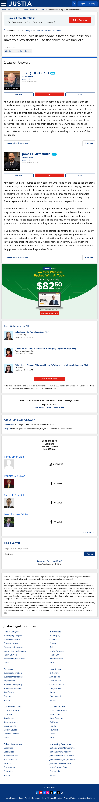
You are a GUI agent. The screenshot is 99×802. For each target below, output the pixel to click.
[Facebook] (44, 792)
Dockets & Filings (11, 733)
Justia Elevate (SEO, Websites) (63, 759)
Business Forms (11, 755)
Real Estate (9, 692)
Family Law (54, 654)
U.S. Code (8, 714)
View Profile (26, 79)
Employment (9, 680)
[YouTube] (40, 792)
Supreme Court (11, 722)
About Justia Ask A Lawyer (19, 419)
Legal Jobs (8, 748)
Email (80, 94)
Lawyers (7, 429)
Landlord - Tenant (37, 10)
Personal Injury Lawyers (14, 658)
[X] (58, 792)
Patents (7, 763)
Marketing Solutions (60, 744)
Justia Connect (11, 798)
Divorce (53, 643)
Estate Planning (57, 651)
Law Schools (56, 669)
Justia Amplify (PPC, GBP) (61, 763)
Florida (53, 726)
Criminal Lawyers (11, 643)
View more (89, 532)
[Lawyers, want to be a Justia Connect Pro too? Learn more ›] (52, 73)
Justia (3, 10)
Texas (52, 733)
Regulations (9, 718)
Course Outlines (57, 684)
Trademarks (9, 767)
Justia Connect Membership (62, 748)
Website (18, 94)
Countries (8, 771)
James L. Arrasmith (36, 154)
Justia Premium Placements (62, 755)
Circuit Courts (10, 726)
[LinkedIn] (37, 792)
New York (54, 729)
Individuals (55, 631)
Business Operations (13, 676)
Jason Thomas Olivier (16, 514)
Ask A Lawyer (13, 10)
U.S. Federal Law (12, 706)
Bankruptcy (55, 635)
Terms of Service (54, 798)
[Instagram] (47, 792)
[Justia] (20, 3)
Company (35, 798)
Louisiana (24, 10)
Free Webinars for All (16, 326)
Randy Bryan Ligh (14, 456)
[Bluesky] (54, 792)
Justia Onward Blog (58, 767)
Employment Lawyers (13, 647)
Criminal (53, 639)
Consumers (9, 424)
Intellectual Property (13, 684)
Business (8, 669)
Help (44, 798)
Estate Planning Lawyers (15, 651)
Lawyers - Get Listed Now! (49, 561)
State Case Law (56, 718)
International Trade (12, 688)
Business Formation (13, 673)
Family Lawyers (10, 654)
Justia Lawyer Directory (60, 751)
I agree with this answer (17, 143)
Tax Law (7, 696)
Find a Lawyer (12, 542)
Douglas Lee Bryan (14, 476)
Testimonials (55, 771)
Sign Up (92, 4)
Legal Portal (24, 798)
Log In (82, 4)
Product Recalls (10, 759)
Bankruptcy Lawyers (13, 635)
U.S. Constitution (11, 710)
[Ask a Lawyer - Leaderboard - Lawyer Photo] (9, 464)
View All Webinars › (49, 379)
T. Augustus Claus (35, 73)
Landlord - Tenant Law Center (49, 407)
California (54, 722)
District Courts (10, 729)
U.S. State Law (57, 706)
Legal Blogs (9, 751)
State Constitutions (58, 710)
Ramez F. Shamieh (14, 495)
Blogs (52, 692)
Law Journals (55, 688)
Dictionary (54, 673)
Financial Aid (55, 680)
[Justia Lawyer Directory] (61, 792)
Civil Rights (28, 30)
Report (89, 143)
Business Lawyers (12, 639)
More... (7, 662)
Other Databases (13, 744)
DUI (51, 647)
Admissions (55, 676)
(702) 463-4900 (27, 76)
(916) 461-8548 (27, 157)
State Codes (55, 714)
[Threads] (51, 792)
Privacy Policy (70, 798)
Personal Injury (56, 658)
